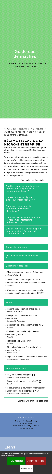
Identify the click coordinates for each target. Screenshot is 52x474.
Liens (9, 447)
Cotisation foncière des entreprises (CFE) (25, 325)
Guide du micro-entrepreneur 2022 (24, 381)
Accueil (11, 64)
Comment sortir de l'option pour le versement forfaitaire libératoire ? (24, 219)
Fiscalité (38, 129)
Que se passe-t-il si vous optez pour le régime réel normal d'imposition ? (23, 231)
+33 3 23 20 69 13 (26, 428)
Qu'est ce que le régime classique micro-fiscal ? (20, 198)
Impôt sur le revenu (15, 132)
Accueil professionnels (17, 129)
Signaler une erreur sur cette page (33, 401)
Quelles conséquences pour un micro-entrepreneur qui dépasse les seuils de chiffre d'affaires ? (25, 283)
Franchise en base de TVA (19, 341)
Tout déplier (41, 180)
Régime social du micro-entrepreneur (23, 309)
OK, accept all (16, 461)
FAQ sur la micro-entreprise (21, 375)
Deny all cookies (36, 461)
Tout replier (27, 180)
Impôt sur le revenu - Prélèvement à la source (27, 357)
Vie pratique (27, 64)
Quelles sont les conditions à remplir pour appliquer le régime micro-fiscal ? (22, 188)
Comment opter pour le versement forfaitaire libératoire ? (19, 208)
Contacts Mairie (26, 417)
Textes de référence (16, 247)
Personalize (26, 468)
